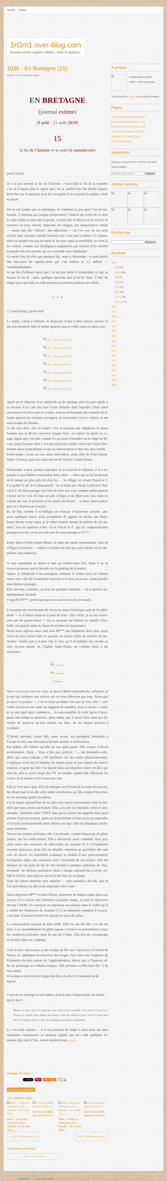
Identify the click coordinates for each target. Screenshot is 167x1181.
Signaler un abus (85, 1178)
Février (118, 296)
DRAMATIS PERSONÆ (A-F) (128, 121)
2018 (113, 340)
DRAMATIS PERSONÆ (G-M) (128, 126)
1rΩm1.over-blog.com (45, 45)
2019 (113, 336)
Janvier (118, 301)
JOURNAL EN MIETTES (125, 136)
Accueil (11, 9)
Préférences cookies (141, 1178)
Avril (117, 287)
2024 (113, 311)
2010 (113, 380)
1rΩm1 (132, 96)
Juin (116, 277)
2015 (113, 355)
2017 (113, 345)
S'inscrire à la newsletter (21, 1089)
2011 (113, 375)
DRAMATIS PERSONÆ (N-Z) (128, 131)
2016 (113, 350)
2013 (113, 365)
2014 (113, 360)
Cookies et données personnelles (117, 1178)
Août (117, 267)
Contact (22, 9)
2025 (113, 306)
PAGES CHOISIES (121, 141)
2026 (113, 262)
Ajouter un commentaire (33, 1156)
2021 (113, 326)
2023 (113, 316)
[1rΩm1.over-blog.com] (119, 82)
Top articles (61, 1178)
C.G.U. (98, 1178)
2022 (113, 321)
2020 (113, 331)
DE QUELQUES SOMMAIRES (128, 117)
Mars (117, 291)
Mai (116, 282)
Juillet (117, 272)
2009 (113, 385)
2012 (113, 370)
